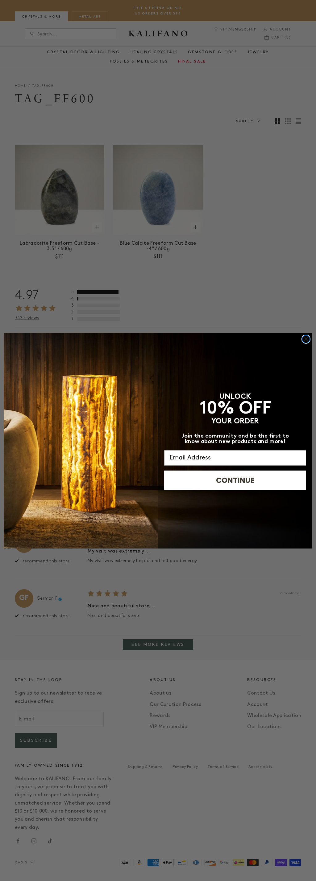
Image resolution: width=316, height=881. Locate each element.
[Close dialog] (306, 339)
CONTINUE (235, 480)
